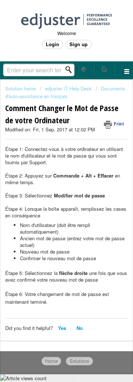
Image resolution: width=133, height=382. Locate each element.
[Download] (53, 186)
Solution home (21, 88)
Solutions (79, 360)
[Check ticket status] (105, 69)
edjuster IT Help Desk (68, 88)
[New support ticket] (84, 69)
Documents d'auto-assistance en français (65, 92)
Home (51, 360)
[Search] (70, 69)
